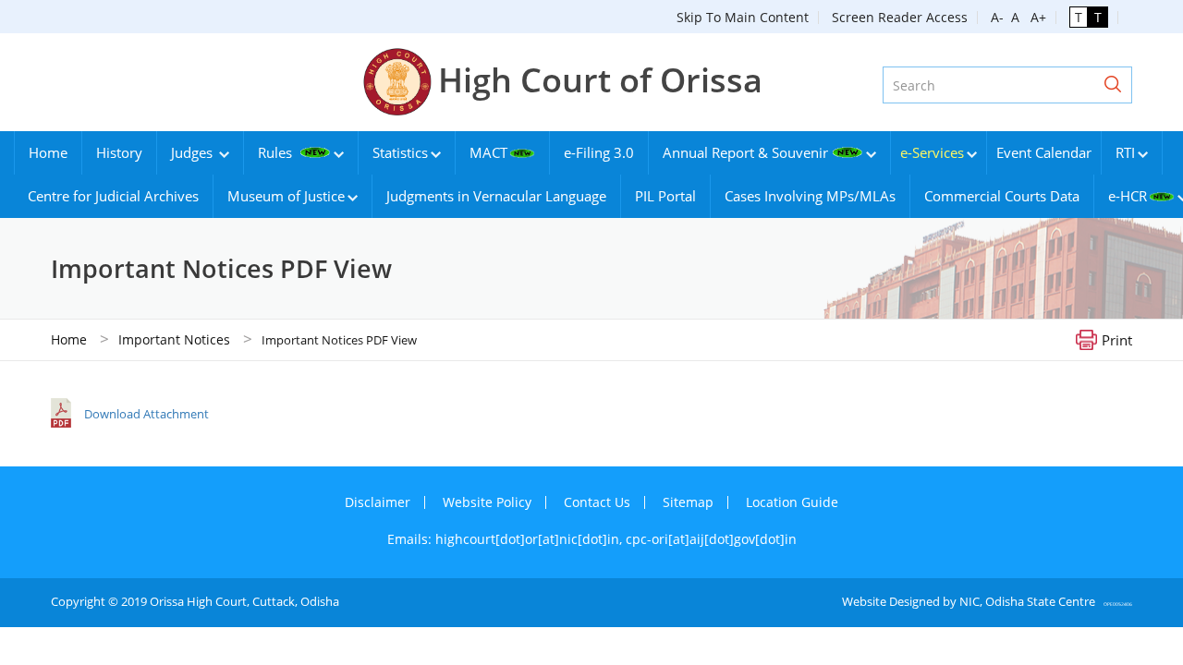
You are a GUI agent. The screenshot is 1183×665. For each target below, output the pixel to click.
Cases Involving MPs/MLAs (810, 196)
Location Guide (792, 502)
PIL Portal (665, 196)
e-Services (932, 152)
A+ (1034, 17)
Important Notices (174, 339)
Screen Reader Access (900, 17)
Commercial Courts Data (1001, 196)
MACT (488, 152)
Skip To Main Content (743, 17)
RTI (1125, 152)
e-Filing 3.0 (599, 152)
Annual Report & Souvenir (745, 152)
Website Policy (487, 502)
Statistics (400, 152)
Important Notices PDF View (339, 340)
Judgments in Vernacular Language (496, 196)
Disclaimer (377, 502)
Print (1117, 339)
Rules (277, 152)
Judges (193, 152)
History (119, 152)
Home (48, 152)
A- (997, 17)
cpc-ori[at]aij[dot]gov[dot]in (711, 539)
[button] (1112, 85)
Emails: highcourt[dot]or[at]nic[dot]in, (506, 539)
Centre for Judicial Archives (113, 196)
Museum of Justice (286, 196)
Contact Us (597, 502)
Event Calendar (1044, 152)
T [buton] (1078, 17)
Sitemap (688, 502)
